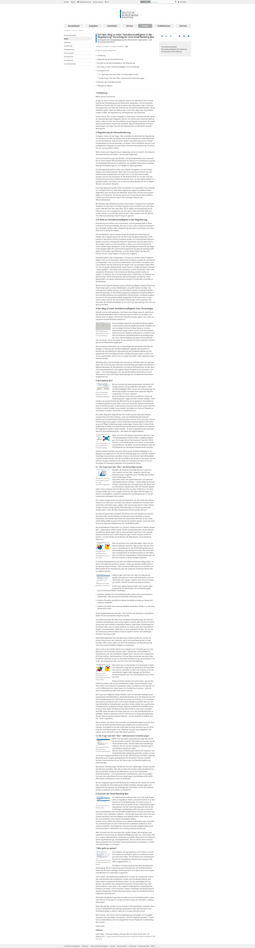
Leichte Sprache (98, 2)
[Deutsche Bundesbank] (127, 14)
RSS (154, 946)
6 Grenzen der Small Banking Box (109, 82)
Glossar (73, 2)
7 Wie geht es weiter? (104, 86)
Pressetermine (68, 57)
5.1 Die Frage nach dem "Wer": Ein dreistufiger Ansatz (118, 74)
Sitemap (112, 946)
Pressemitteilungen (70, 35)
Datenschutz (133, 946)
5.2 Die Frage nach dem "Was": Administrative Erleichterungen (121, 78)
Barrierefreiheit (122, 946)
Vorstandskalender (70, 64)
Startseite (67, 30)
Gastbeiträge (68, 46)
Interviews (67, 42)
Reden (81, 30)
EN (108, 2)
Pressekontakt (68, 60)
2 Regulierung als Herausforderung (110, 59)
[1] (130, 861)
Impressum (85, 946)
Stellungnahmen (69, 49)
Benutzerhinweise (144, 946)
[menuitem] (74, 26)
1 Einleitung (101, 55)
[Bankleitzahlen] (176, 2)
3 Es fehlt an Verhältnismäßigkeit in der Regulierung (116, 63)
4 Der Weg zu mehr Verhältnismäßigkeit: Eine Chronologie (118, 67)
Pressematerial (69, 53)
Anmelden (182, 2)
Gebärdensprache (85, 2)
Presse (74, 30)
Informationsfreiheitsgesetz (99, 946)
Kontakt (66, 2)
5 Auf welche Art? (103, 71)
